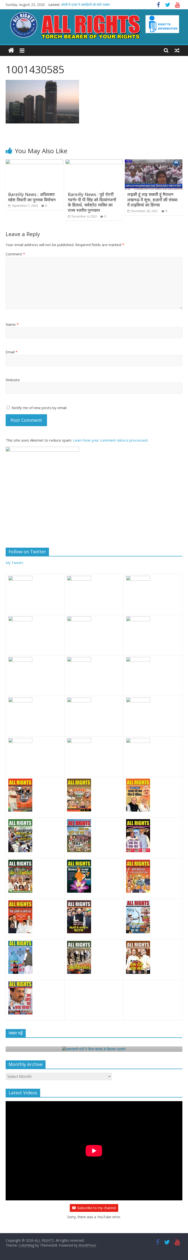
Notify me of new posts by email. (39, 407)
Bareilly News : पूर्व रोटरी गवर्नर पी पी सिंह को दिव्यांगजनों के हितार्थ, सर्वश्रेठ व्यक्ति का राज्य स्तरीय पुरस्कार (92, 202)
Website (13, 379)
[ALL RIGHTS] (11, 50)
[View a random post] (177, 50)
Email (11, 351)
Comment (15, 253)
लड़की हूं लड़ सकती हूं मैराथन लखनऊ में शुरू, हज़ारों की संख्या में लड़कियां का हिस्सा (152, 199)
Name (12, 324)
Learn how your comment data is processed (110, 440)
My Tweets (14, 562)
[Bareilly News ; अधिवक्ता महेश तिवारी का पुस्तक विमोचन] (34, 162)
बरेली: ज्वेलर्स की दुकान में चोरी (79, 3)
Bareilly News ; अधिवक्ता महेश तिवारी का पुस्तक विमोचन (32, 197)
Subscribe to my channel (96, 1208)
